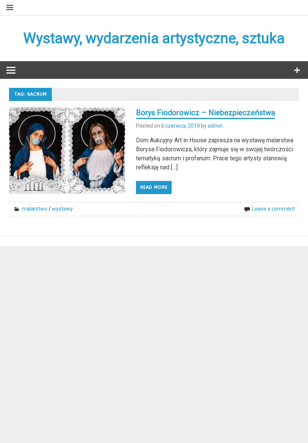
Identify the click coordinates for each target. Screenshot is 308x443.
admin (215, 126)
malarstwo (34, 209)
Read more (154, 187)
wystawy (62, 209)
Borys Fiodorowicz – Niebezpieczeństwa (205, 112)
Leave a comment (273, 209)
